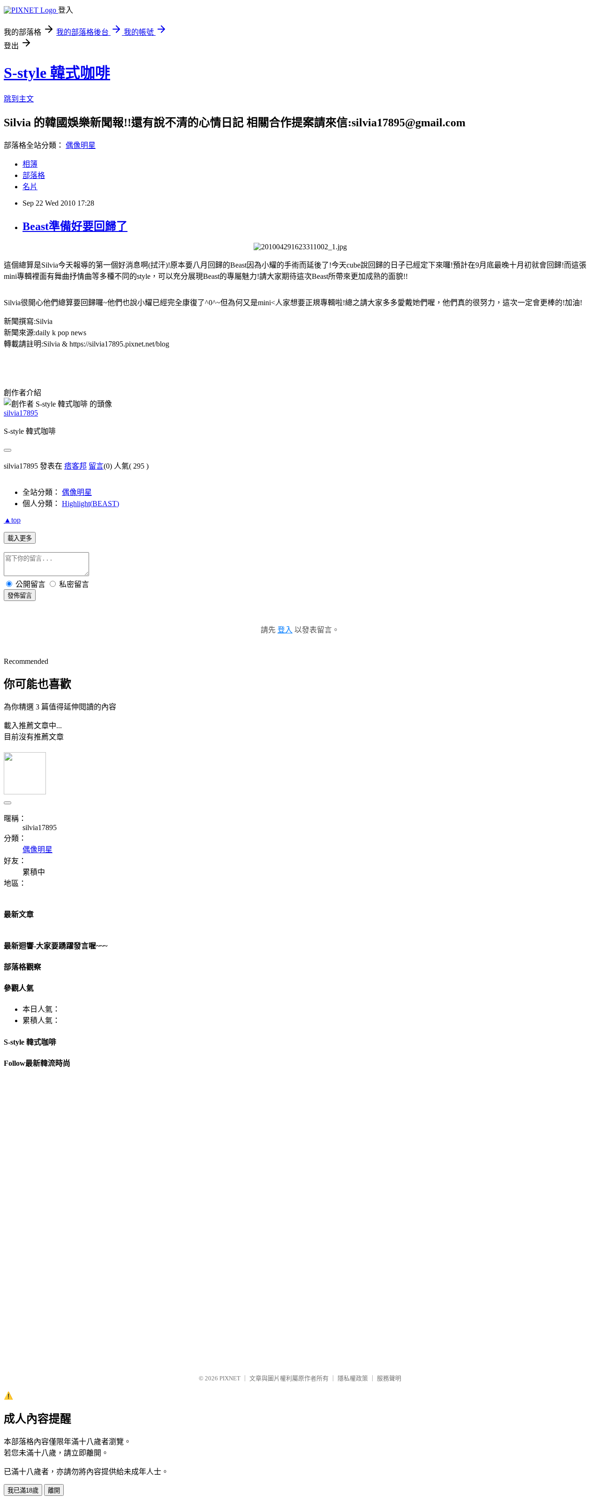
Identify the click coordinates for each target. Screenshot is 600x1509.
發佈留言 (20, 595)
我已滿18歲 (23, 1490)
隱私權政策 (353, 1378)
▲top (12, 520)
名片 (30, 187)
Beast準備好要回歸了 (75, 226)
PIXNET (229, 1378)
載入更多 (20, 538)
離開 (54, 1490)
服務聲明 (389, 1378)
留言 (96, 466)
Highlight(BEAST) (90, 504)
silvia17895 (21, 413)
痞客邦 (75, 466)
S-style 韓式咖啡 (57, 72)
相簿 (30, 164)
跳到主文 (19, 99)
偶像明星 (81, 145)
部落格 (33, 175)
